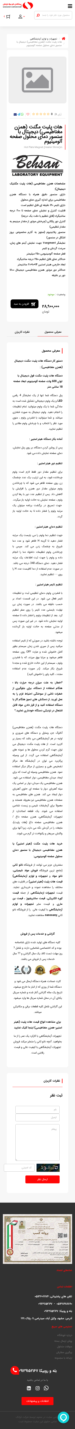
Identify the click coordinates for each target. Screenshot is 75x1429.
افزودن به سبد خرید (21, 305)
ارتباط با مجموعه (63, 1358)
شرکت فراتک (22, 1417)
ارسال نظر (42, 1179)
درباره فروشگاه (64, 1335)
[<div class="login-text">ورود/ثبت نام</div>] (24, 17)
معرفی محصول (53, 332)
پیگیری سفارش (64, 1352)
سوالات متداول (64, 1347)
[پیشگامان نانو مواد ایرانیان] (28, 5)
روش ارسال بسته (63, 1341)
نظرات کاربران (22, 332)
